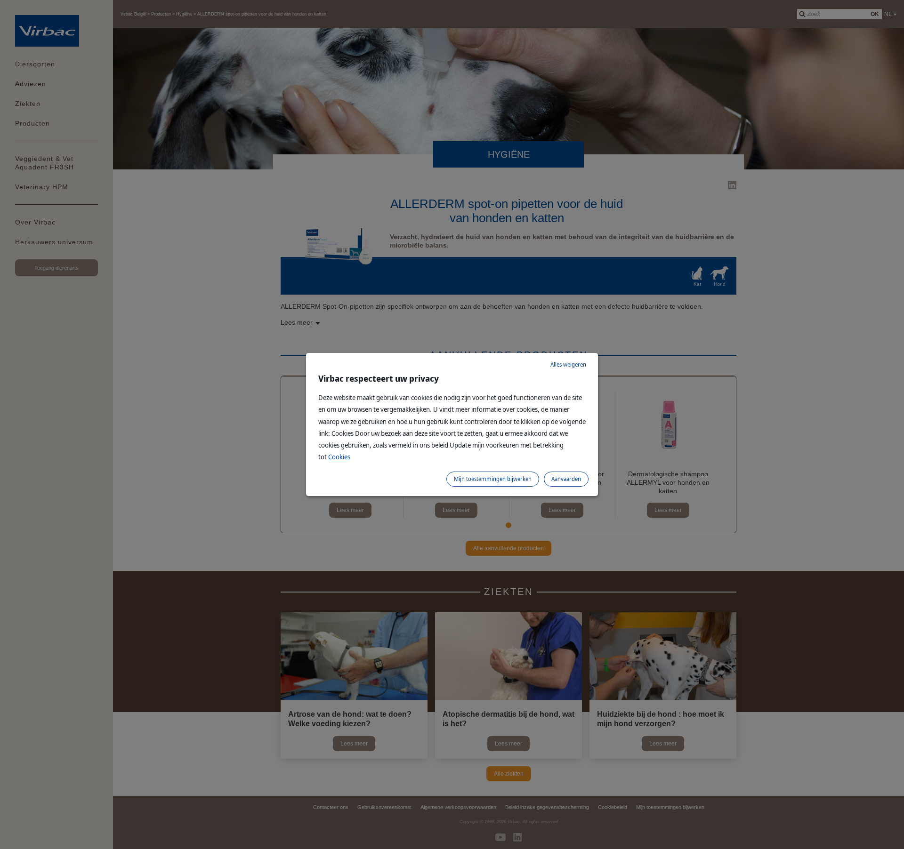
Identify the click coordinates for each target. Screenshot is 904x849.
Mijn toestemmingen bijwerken (493, 479)
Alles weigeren (568, 364)
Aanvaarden (566, 479)
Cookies (339, 456)
